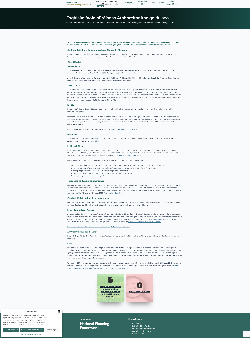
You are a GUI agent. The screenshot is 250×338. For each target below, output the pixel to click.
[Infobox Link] (110, 288)
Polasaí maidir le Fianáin (26, 334)
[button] (59, 311)
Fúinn (153, 3)
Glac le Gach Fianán (11, 330)
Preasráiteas (95, 141)
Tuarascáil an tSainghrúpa (113, 193)
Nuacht (161, 3)
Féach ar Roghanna (52, 330)
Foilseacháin (136, 323)
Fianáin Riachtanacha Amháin (31, 330)
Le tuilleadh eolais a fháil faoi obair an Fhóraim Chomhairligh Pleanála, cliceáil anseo (98, 227)
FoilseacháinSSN (142, 3)
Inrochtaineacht (38, 334)
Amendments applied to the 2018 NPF (124, 129)
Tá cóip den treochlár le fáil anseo (128, 155)
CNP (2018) (129, 3)
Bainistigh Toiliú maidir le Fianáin (144, 329)
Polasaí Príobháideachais (141, 331)
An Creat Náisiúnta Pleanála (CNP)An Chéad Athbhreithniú (108, 3)
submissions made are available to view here (144, 222)
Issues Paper (158, 219)
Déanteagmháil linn (171, 3)
